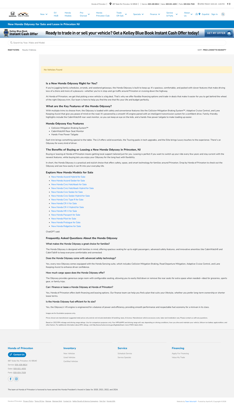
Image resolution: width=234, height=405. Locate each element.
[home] (197, 14)
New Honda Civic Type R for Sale (67, 199)
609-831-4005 (171, 4)
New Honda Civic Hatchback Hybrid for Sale (72, 188)
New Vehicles (69, 353)
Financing (178, 348)
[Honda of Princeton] (22, 14)
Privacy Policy (28, 401)
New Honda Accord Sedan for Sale (68, 180)
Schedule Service (125, 353)
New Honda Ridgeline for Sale (66, 226)
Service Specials (124, 357)
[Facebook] (227, 4)
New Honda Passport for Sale (65, 214)
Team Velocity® (191, 401)
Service (122, 348)
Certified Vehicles (71, 361)
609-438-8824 (153, 4)
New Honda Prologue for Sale (65, 222)
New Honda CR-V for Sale (64, 203)
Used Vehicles (69, 357)
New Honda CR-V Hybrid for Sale (67, 207)
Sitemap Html (57, 401)
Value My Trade (178, 357)
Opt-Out (102, 401)
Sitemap (48, 401)
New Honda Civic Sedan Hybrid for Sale (70, 195)
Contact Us (19, 354)
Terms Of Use (39, 401)
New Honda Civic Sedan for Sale (67, 192)
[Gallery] (117, 33)
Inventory (70, 348)
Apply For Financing (180, 353)
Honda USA (111, 401)
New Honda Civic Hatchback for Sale (69, 184)
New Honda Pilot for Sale (63, 218)
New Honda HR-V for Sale (64, 211)
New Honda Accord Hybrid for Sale (68, 176)
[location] (110, 4)
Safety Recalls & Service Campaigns (85, 401)
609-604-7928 (189, 4)
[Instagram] (229, 4)
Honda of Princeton (15, 401)
